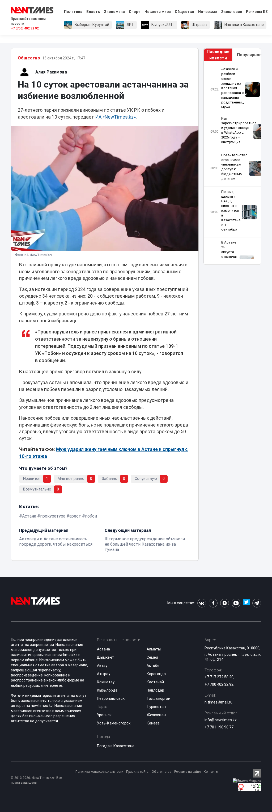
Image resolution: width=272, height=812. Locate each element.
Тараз (102, 707)
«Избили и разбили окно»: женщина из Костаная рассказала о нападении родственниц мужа (232, 88)
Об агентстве (161, 772)
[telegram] (256, 603)
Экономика (114, 12)
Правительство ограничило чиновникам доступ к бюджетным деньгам (234, 167)
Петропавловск (111, 698)
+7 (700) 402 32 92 (25, 28)
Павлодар (155, 690)
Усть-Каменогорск (113, 723)
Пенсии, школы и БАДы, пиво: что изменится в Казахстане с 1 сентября (231, 211)
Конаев (153, 723)
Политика (73, 12)
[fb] (213, 603)
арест (75, 516)
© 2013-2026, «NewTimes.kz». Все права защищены (36, 780)
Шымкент (105, 657)
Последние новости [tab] (218, 54)
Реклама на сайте (187, 772)
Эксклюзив (231, 12)
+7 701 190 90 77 (219, 727)
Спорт (135, 12)
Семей (152, 657)
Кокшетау (105, 682)
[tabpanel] (232, 163)
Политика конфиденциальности (99, 772)
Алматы (154, 649)
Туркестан (156, 707)
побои (91, 516)
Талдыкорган (158, 698)
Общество (184, 12)
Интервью (207, 12)
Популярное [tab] (249, 54)
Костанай (155, 682)
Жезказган (156, 715)
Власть (93, 12)
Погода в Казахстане (115, 746)
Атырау (103, 674)
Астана (29, 516)
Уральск (104, 715)
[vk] (201, 603)
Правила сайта (137, 772)
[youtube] (236, 603)
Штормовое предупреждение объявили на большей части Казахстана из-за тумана (145, 544)
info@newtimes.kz (221, 720)
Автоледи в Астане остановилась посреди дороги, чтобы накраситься (55, 541)
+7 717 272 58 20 (219, 677)
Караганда (156, 674)
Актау (102, 665)
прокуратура (52, 516)
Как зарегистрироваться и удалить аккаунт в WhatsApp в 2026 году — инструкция (236, 130)
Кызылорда (107, 690)
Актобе (153, 665)
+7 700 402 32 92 (219, 684)
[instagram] (224, 603)
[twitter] (246, 603)
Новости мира (157, 12)
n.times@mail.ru (218, 702)
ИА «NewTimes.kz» (115, 117)
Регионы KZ (257, 12)
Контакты (211, 772)
